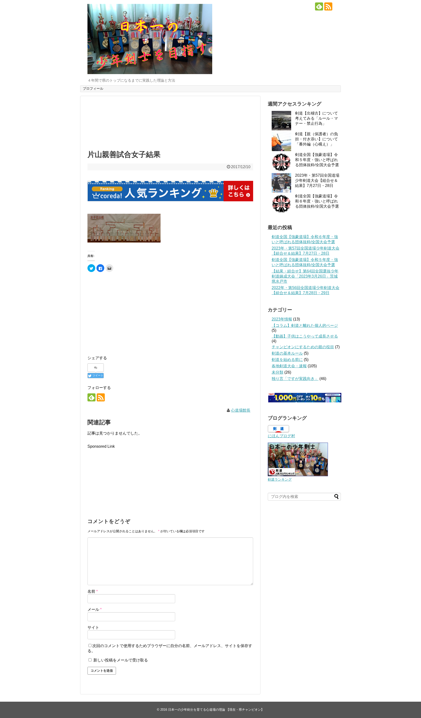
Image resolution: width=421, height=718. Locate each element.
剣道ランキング (280, 479)
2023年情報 (282, 319)
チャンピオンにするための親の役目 (303, 347)
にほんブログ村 (281, 436)
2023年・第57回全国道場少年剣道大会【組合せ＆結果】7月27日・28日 (317, 180)
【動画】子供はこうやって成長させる (305, 336)
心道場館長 (240, 410)
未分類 (277, 372)
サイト (93, 627)
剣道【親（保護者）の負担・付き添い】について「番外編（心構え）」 (316, 139)
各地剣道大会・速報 (289, 366)
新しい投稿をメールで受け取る (120, 660)
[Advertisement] (170, 122)
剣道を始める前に (287, 360)
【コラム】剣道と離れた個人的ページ (305, 325)
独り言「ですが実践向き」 (295, 379)
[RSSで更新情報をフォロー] (328, 6)
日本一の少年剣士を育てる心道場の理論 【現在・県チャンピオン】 (216, 709)
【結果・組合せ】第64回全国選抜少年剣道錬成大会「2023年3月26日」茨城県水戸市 (305, 276)
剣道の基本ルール (287, 353)
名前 (92, 591)
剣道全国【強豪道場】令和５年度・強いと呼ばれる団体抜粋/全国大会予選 (317, 160)
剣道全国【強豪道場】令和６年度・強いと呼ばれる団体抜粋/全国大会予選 (317, 201)
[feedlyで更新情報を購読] (319, 6)
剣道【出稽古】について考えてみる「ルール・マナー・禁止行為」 (316, 118)
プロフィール (93, 88)
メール (94, 609)
